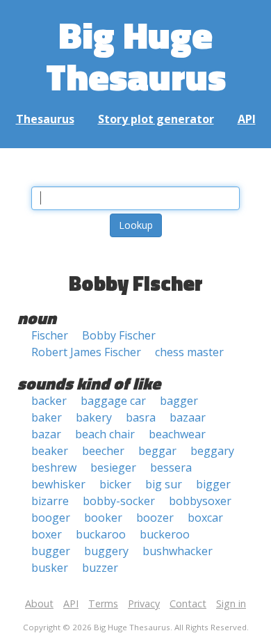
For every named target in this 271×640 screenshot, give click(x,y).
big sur (163, 484)
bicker (115, 484)
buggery (106, 551)
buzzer (100, 567)
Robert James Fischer (86, 352)
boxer (46, 534)
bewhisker (58, 484)
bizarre (50, 501)
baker (46, 417)
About (39, 603)
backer (49, 400)
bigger (213, 484)
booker (103, 517)
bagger (179, 400)
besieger (113, 467)
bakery (94, 417)
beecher (103, 450)
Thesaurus (45, 119)
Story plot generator (156, 119)
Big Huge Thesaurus (136, 55)
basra (141, 417)
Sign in (231, 603)
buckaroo (101, 534)
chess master (189, 352)
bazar (46, 434)
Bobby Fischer (119, 335)
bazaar (188, 417)
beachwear (177, 434)
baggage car (113, 400)
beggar (157, 450)
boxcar (205, 517)
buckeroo (165, 534)
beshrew (53, 467)
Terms (103, 603)
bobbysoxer (200, 501)
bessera (171, 467)
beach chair (105, 434)
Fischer (49, 335)
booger (50, 517)
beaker (49, 450)
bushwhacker (177, 551)
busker (49, 567)
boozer (155, 517)
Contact (188, 603)
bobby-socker (119, 501)
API (247, 119)
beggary (212, 450)
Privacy (144, 603)
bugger (50, 551)
